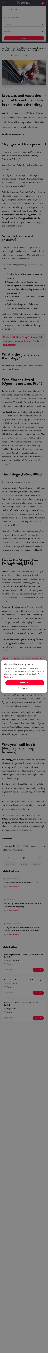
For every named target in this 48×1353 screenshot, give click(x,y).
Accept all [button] (25, 683)
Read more (8, 677)
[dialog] (24, 676)
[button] (24, 688)
